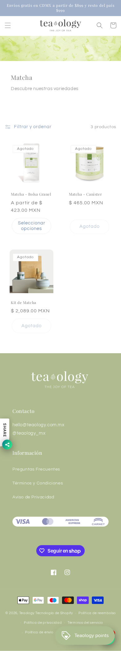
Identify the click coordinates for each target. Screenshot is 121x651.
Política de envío (39, 632)
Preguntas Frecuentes (36, 469)
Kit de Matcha (23, 302)
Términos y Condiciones (37, 483)
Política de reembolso (97, 613)
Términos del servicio (85, 622)
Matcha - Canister (85, 194)
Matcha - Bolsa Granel (31, 194)
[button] (8, 25)
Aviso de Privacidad (33, 497)
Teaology (27, 613)
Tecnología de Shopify (54, 613)
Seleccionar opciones (31, 226)
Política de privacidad (43, 622)
